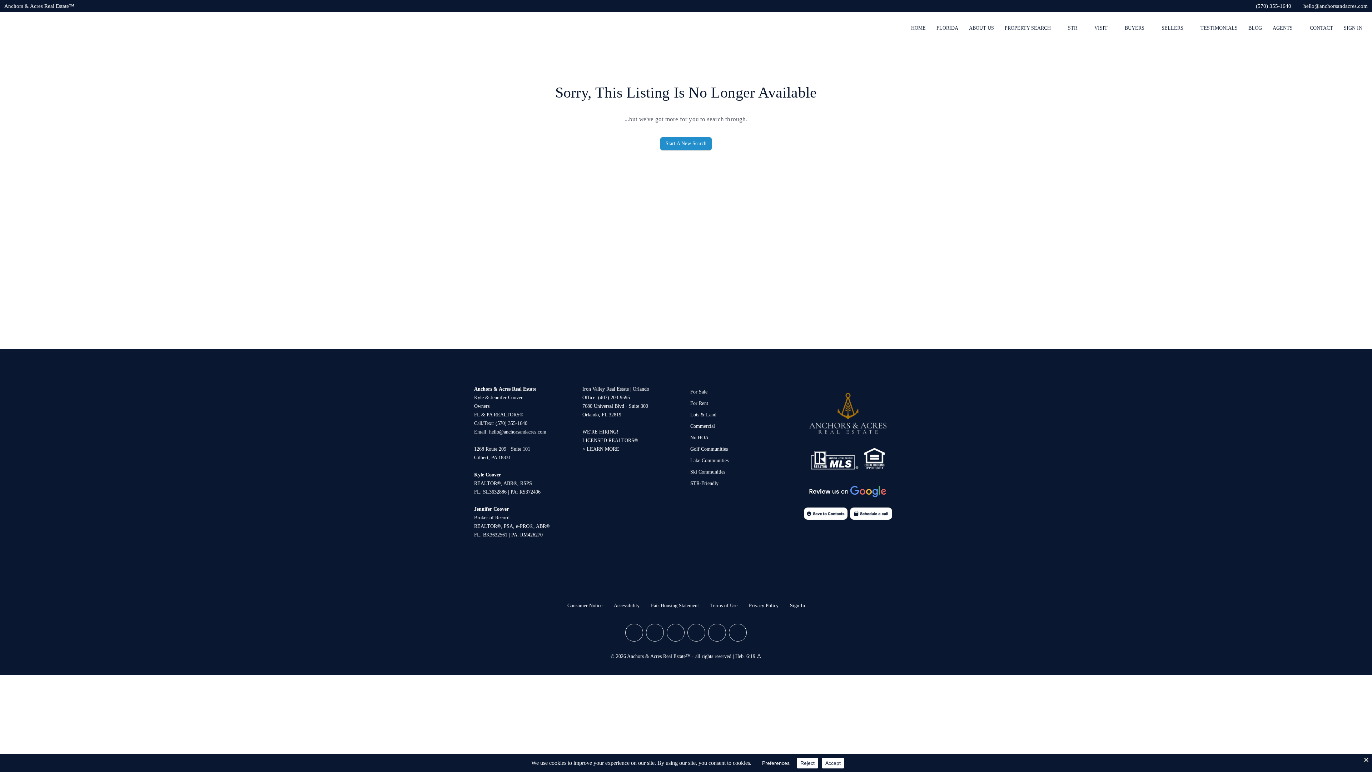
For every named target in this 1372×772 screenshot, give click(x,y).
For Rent (699, 403)
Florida (947, 28)
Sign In (1353, 28)
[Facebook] (634, 633)
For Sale (698, 392)
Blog (1255, 28)
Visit (1101, 28)
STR (1072, 28)
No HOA (699, 437)
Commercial (702, 426)
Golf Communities (709, 449)
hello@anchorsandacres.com (517, 432)
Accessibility (627, 605)
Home (918, 28)
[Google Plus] (676, 633)
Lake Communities (709, 460)
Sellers (1172, 28)
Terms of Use (723, 605)
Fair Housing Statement (675, 605)
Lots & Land (703, 414)
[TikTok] (738, 633)
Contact (1321, 28)
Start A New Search (686, 143)
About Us (981, 28)
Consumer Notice (584, 605)
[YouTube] (696, 633)
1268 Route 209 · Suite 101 (502, 449)
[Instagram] (655, 633)
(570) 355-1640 (511, 423)
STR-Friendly (704, 483)
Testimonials (1219, 28)
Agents (1283, 28)
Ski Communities (707, 472)
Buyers (1134, 28)
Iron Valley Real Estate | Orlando (615, 389)
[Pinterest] (717, 633)
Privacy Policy (764, 605)
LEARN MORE (603, 449)
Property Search (1028, 28)
